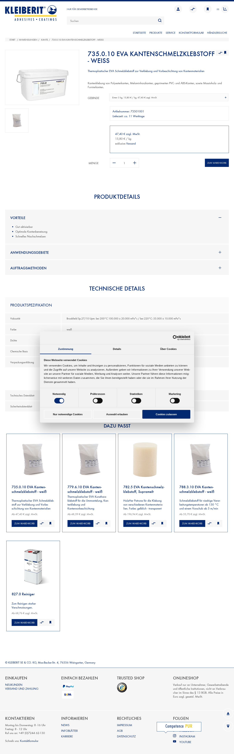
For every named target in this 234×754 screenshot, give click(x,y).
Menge (93, 163)
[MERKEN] (207, 9)
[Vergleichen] (41, 523)
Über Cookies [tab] (168, 348)
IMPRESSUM (124, 725)
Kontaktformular (29, 741)
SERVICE (170, 32)
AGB (120, 730)
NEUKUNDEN (13, 684)
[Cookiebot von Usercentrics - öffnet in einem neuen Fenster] (175, 337)
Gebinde (93, 98)
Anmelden (177, 9)
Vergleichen (192, 9)
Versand (131, 143)
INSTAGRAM (187, 736)
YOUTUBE (185, 742)
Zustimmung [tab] (65, 348)
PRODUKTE (155, 32)
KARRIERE (67, 736)
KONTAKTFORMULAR (191, 32)
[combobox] (115, 20)
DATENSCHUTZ (126, 736)
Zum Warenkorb (216, 162)
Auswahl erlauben (117, 414)
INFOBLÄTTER (69, 730)
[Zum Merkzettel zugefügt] (50, 523)
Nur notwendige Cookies (68, 414)
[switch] (98, 400)
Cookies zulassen (166, 414)
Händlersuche (217, 32)
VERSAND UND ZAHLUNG (21, 688)
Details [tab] (117, 348)
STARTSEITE (139, 32)
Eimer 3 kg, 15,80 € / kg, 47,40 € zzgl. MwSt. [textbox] (134, 97)
